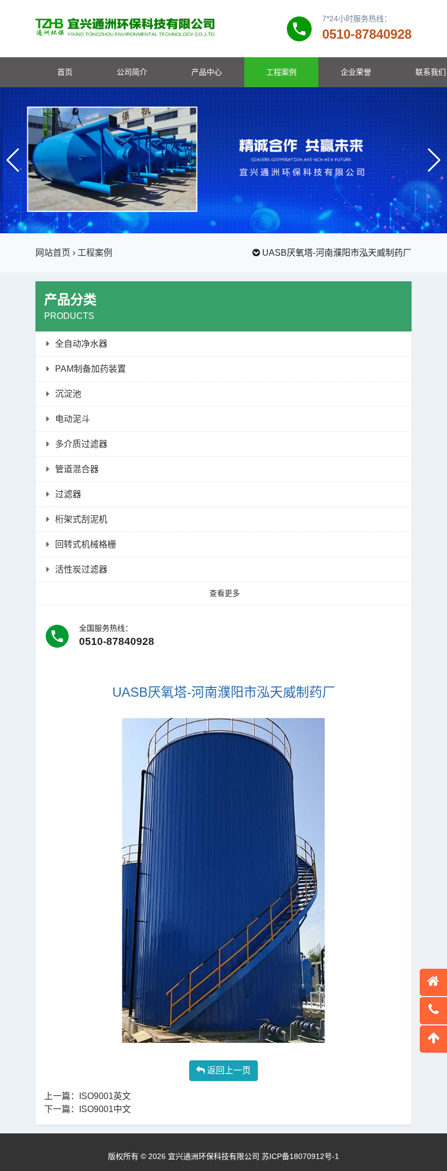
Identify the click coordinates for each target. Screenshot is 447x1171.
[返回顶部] (433, 1039)
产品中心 (206, 72)
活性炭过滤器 (81, 569)
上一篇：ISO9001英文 (87, 1096)
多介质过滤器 (81, 444)
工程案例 (281, 72)
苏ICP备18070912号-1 (300, 1156)
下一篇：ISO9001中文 (87, 1109)
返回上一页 (228, 1070)
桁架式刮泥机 (81, 519)
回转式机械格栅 (85, 544)
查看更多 (224, 593)
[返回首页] (433, 982)
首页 (65, 72)
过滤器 (68, 494)
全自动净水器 (81, 343)
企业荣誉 (356, 72)
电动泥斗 (72, 419)
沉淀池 (68, 394)
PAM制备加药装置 (90, 368)
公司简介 (132, 72)
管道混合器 (77, 469)
